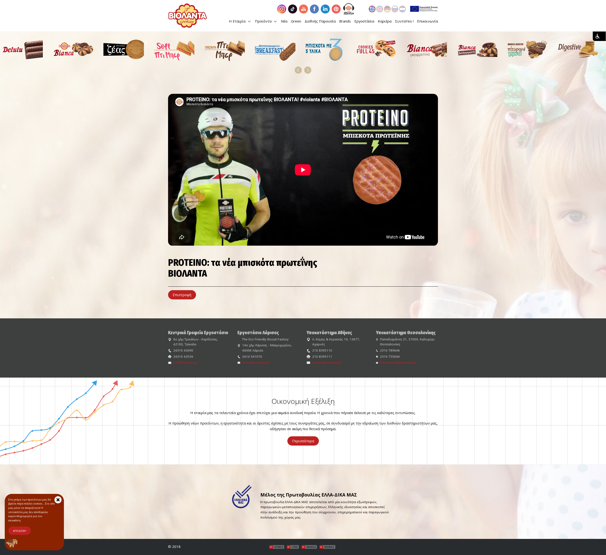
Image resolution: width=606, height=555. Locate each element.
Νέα (284, 21)
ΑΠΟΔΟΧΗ (19, 530)
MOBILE (329, 547)
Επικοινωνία (427, 21)
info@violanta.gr (185, 362)
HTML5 (278, 547)
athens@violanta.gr (326, 362)
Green (296, 21)
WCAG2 (311, 547)
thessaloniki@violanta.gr (398, 362)
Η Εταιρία (237, 21)
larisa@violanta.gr (255, 362)
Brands (345, 21)
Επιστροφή (182, 294)
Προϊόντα (263, 21)
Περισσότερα (303, 440)
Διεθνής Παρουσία (320, 21)
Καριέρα (385, 21)
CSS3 (295, 547)
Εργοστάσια (364, 21)
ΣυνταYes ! (404, 21)
